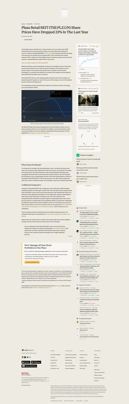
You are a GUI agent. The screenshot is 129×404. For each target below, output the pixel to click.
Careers (96, 365)
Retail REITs (29, 24)
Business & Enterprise (99, 378)
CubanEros (82, 297)
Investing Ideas (83, 360)
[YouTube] (27, 357)
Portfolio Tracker (83, 354)
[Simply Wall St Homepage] (28, 350)
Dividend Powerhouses (70, 357)
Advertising (96, 357)
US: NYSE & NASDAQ (56, 354)
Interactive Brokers (59, 228)
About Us (96, 360)
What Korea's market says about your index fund (87, 178)
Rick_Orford (82, 210)
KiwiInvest (82, 307)
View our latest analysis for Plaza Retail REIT (35, 63)
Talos (81, 230)
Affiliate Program (98, 375)
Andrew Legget (83, 173)
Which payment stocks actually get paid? (88, 160)
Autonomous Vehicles (70, 365)
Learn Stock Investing (99, 372)
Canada (23, 24)
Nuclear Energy (68, 363)
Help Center (97, 369)
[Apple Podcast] (32, 357)
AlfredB (81, 334)
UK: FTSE (53, 357)
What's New (82, 368)
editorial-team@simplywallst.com (41, 287)
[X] (25, 357)
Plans (95, 354)
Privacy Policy (79, 400)
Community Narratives (85, 363)
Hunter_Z (81, 264)
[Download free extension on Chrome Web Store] (29, 366)
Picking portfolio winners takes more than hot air (87, 169)
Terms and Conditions (69, 400)
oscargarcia (82, 287)
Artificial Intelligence (70, 368)
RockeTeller (82, 254)
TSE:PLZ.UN (48, 53)
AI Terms (86, 400)
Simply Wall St (28, 39)
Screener (82, 357)
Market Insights (83, 365)
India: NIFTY (53, 363)
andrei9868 (82, 274)
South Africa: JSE (55, 368)
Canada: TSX (54, 365)
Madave (81, 328)
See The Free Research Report (86, 149)
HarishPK (81, 321)
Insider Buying (68, 360)
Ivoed (81, 240)
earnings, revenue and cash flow (39, 133)
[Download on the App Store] (26, 362)
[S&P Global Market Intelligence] (26, 374)
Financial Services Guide (56, 400)
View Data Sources (26, 385)
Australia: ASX (54, 360)
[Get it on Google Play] (36, 362)
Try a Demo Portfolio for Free (32, 262)
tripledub (81, 220)
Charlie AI (96, 380)
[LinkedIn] (23, 357)
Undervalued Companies (71, 354)
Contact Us (97, 363)
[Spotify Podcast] (30, 357)
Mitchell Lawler (83, 164)
